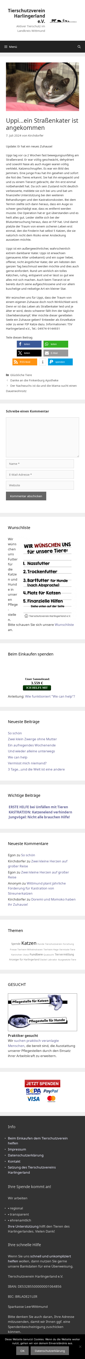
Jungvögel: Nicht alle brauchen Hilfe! (39, 817)
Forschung (68, 943)
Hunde (40, 943)
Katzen (29, 943)
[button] (29, 344)
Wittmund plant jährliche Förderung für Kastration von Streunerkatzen (37, 888)
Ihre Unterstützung (23, 1226)
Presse (13, 949)
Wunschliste (64, 624)
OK (22, 1351)
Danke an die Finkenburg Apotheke (34, 380)
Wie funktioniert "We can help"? (50, 696)
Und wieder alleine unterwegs (31, 751)
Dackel (43, 959)
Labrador (52, 959)
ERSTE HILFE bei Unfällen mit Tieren (38, 807)
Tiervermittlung (64, 954)
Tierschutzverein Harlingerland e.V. (26, 16)
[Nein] (80, 1347)
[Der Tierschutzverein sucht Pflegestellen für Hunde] (37, 1028)
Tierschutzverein (53, 943)
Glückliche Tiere (21, 375)
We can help (17, 757)
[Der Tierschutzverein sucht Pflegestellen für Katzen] (37, 1010)
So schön (15, 733)
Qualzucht (48, 954)
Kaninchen (16, 954)
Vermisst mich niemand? (27, 763)
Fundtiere (36, 954)
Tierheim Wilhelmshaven (30, 949)
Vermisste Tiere (67, 949)
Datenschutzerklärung (25, 1155)
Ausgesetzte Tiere (67, 959)
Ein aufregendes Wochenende (32, 745)
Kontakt (14, 1161)
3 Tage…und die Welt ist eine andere (36, 769)
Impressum (17, 1149)
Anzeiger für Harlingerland (24, 959)
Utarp (26, 954)
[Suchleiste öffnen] (79, 47)
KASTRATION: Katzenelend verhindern (40, 812)
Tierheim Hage (51, 949)
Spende (16, 944)
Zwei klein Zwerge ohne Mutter (32, 739)
